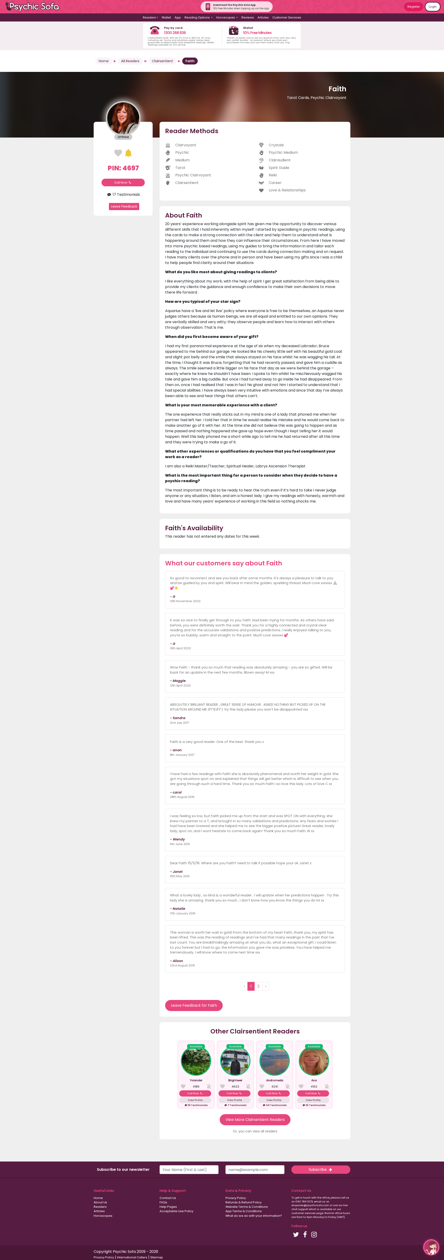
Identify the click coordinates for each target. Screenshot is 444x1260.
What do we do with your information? (253, 1216)
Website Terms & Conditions (246, 1207)
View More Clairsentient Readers (255, 1119)
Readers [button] (149, 17)
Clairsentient (162, 61)
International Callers (132, 1257)
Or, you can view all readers (255, 1131)
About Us (100, 1202)
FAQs (163, 1202)
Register (413, 6)
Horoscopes (103, 1216)
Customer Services (286, 17)
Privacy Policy (235, 1198)
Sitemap (156, 1257)
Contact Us (168, 1198)
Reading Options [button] (197, 17)
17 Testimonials (126, 194)
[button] (431, 1247)
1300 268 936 (175, 32)
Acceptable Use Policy (176, 1211)
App (178, 17)
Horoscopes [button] (226, 17)
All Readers (130, 61)
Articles (263, 17)
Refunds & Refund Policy (243, 1202)
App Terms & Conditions (243, 1211)
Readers (100, 1207)
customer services (303, 1213)
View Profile (195, 1100)
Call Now (121, 182)
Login (433, 6)
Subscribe (318, 1169)
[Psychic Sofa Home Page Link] (34, 6)
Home (104, 61)
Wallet (166, 17)
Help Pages (168, 1207)
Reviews (247, 17)
